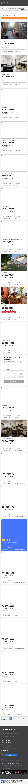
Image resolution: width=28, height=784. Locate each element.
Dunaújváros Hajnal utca (8, 703)
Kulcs (3, 471)
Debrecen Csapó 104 (7, 604)
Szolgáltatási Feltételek (20, 780)
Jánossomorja (5, 74)
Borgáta (4, 504)
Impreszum (13, 780)
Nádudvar (4, 571)
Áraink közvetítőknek (6, 746)
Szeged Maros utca (6, 206)
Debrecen (4, 107)
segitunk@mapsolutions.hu (11, 753)
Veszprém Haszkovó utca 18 (9, 670)
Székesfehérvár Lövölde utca (9, 140)
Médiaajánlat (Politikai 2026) (17, 781)
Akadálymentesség (4, 782)
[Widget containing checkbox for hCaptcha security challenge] (14, 375)
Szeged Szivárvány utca (7, 438)
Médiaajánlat (8, 781)
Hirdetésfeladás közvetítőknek (8, 748)
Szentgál (4, 637)
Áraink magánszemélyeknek (8, 736)
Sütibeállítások (14, 782)
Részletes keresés (14, 21)
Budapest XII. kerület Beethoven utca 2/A (12, 239)
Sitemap (9, 782)
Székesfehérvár (6, 272)
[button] (2, 781)
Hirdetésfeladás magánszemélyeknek (10, 737)
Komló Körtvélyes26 (7, 340)
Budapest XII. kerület (7, 173)
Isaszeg (4, 41)
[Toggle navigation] (25, 3)
